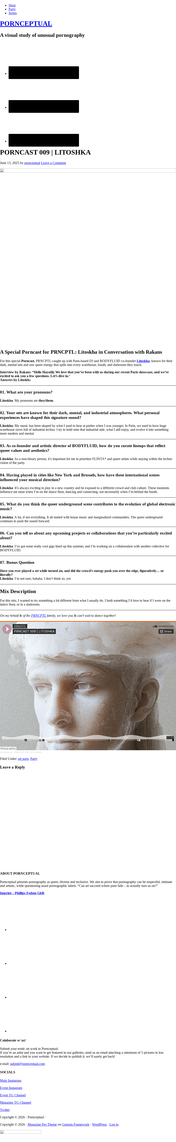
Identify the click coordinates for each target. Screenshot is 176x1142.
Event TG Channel (13, 1095)
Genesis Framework (75, 1124)
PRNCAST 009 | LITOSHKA (28, 752)
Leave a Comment (53, 163)
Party (33, 759)
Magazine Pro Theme (42, 1124)
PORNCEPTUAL (26, 23)
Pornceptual (6, 752)
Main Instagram (10, 1080)
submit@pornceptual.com (27, 1064)
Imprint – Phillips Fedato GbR (22, 893)
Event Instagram (11, 1088)
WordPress (99, 1124)
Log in (113, 1124)
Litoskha (143, 361)
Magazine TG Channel (15, 1102)
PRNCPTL (38, 615)
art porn (23, 759)
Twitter (5, 1110)
